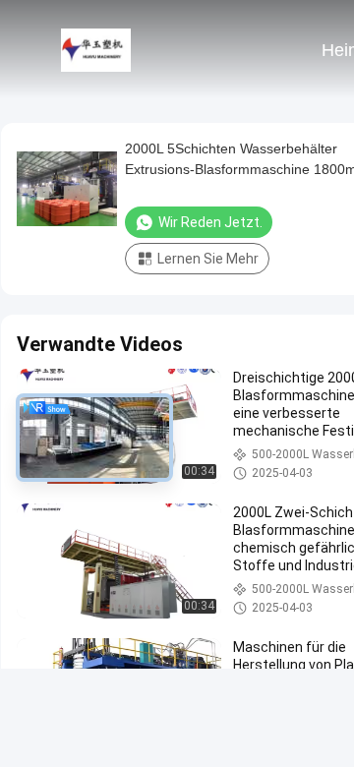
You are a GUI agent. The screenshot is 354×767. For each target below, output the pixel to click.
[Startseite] (96, 49)
